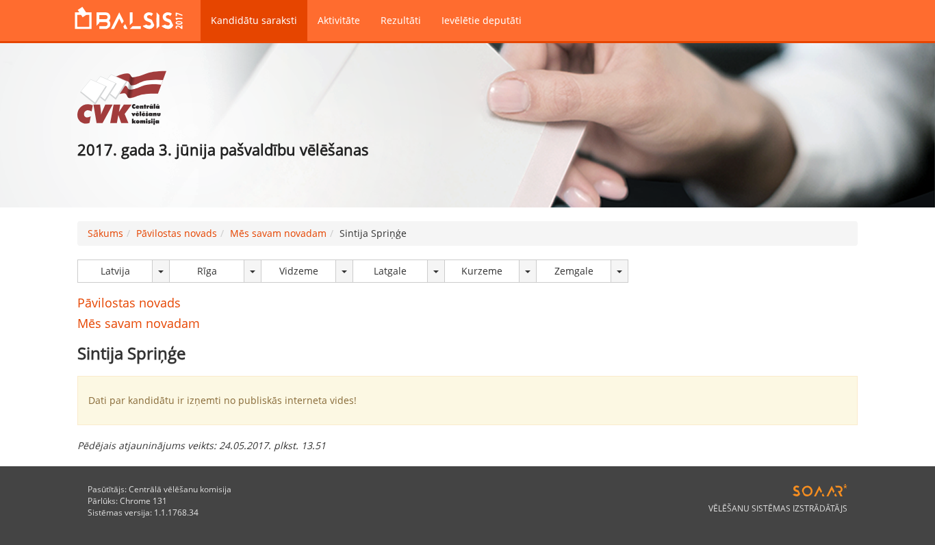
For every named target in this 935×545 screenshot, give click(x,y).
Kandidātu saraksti (254, 20)
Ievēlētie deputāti (481, 20)
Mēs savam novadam (278, 233)
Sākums (105, 233)
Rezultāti (401, 20)
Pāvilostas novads (176, 233)
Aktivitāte (339, 20)
